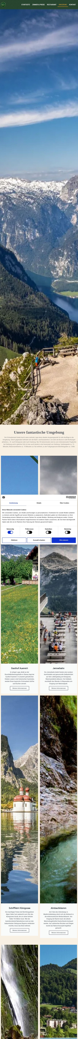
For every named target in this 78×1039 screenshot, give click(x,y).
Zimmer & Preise (38, 5)
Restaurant (51, 5)
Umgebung (63, 5)
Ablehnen (14, 540)
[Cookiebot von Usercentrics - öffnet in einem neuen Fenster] (67, 497)
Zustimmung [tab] (13, 503)
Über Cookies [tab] (64, 503)
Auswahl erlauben (39, 540)
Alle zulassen (63, 540)
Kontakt (72, 5)
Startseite (25, 5)
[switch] (29, 532)
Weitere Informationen (19, 688)
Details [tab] (39, 503)
